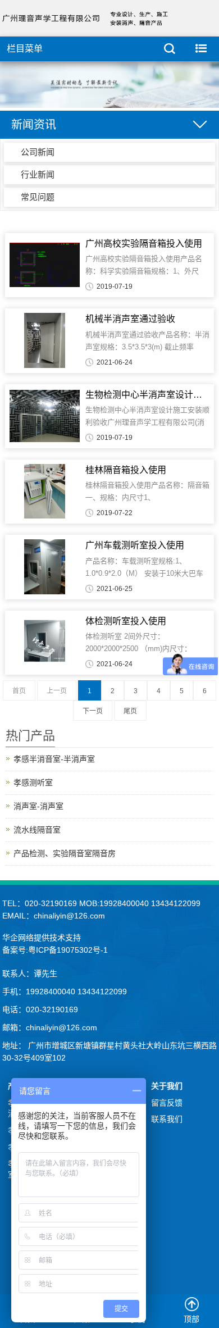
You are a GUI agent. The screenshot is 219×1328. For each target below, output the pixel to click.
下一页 (93, 711)
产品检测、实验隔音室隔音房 (64, 853)
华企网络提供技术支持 (41, 937)
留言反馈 (166, 1102)
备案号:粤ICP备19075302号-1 (55, 949)
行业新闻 (37, 174)
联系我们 (166, 1119)
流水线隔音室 (37, 829)
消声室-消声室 (38, 806)
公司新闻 (37, 152)
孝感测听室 (33, 782)
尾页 (130, 711)
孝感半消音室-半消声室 (54, 758)
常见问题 (37, 197)
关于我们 (166, 1085)
